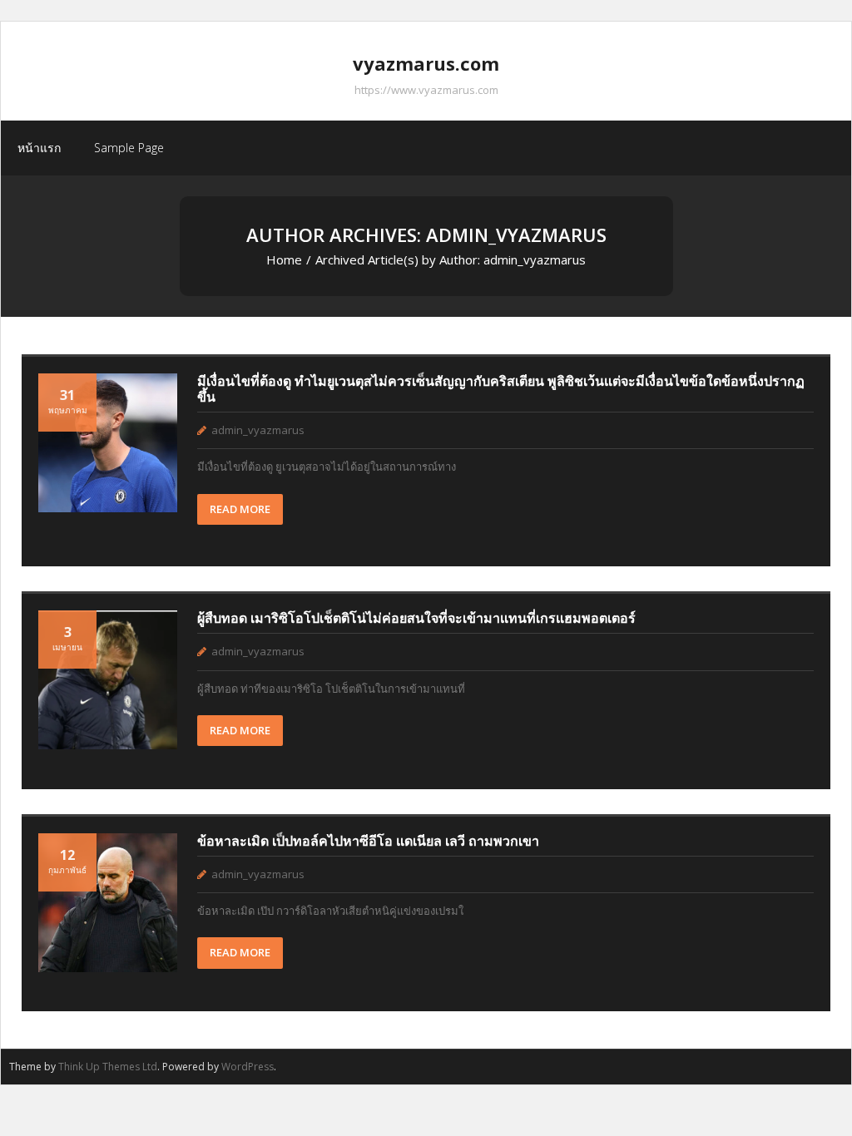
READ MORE (240, 508)
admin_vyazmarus (258, 429)
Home (284, 259)
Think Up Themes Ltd (107, 1066)
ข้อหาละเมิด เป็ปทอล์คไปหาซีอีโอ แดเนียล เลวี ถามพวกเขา (368, 841)
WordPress (247, 1066)
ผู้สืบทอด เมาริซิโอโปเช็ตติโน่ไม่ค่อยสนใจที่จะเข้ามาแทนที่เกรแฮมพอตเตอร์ (416, 618)
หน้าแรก (39, 148)
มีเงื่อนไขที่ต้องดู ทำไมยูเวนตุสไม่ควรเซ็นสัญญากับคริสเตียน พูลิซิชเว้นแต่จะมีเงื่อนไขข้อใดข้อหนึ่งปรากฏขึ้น (501, 389)
